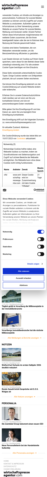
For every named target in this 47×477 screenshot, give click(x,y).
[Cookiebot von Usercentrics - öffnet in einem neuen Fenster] (33, 190)
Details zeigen (33, 264)
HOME (6, 461)
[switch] (40, 239)
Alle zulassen (23, 271)
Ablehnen (24, 285)
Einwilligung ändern (10, 130)
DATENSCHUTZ (10, 466)
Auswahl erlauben (23, 278)
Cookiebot (21, 138)
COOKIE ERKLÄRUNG (12, 469)
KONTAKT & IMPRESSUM (14, 464)
